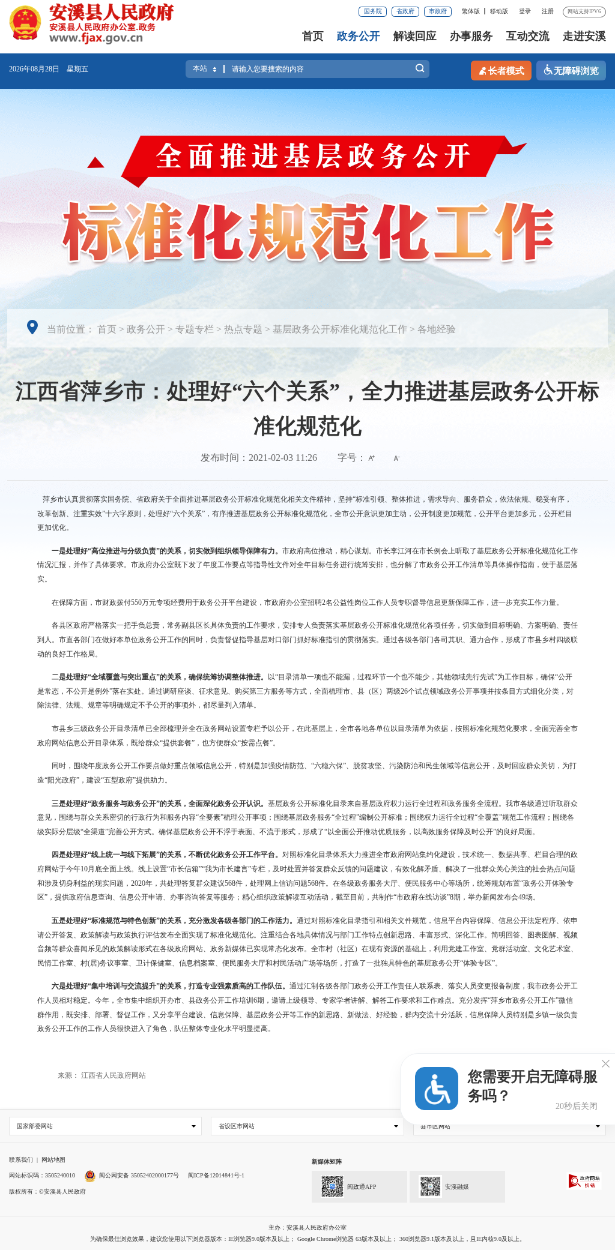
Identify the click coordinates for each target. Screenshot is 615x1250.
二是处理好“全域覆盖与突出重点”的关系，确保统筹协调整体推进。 (160, 677)
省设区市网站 (237, 1126)
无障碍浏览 (576, 71)
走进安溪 (584, 36)
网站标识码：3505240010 (42, 1175)
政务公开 (358, 36)
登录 (525, 11)
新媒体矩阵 (327, 1161)
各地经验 (436, 329)
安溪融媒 (457, 1186)
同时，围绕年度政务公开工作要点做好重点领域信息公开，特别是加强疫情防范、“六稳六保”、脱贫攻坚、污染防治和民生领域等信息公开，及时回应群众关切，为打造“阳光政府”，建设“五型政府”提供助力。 (307, 773)
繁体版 (471, 11)
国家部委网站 (35, 1126)
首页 (313, 36)
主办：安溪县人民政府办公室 (307, 1227)
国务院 (373, 11)
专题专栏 (194, 329)
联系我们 (21, 1159)
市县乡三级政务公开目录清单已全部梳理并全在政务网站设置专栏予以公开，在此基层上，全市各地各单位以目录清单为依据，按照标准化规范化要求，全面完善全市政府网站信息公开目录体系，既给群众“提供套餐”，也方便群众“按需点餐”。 (307, 735)
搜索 (419, 70)
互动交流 (528, 36)
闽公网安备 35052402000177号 (139, 1175)
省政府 (405, 11)
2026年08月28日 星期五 (48, 69)
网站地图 (53, 1159)
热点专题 (243, 329)
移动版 (499, 11)
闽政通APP (362, 1186)
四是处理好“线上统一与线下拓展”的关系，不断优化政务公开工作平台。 (167, 854)
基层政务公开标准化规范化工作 (340, 329)
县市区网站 (435, 1126)
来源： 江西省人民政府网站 (102, 1075)
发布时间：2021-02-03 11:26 (259, 457)
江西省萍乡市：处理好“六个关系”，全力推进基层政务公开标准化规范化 (307, 408)
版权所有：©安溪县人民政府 (47, 1191)
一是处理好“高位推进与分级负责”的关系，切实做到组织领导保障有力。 (167, 551)
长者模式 (506, 71)
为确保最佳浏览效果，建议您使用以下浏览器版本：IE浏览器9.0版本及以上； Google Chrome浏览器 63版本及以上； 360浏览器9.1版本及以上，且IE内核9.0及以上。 (308, 1239)
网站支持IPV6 (584, 11)
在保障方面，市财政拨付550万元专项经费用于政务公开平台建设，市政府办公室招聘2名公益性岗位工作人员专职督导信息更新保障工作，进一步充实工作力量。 (307, 602)
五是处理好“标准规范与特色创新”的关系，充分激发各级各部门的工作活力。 (174, 920)
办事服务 (471, 36)
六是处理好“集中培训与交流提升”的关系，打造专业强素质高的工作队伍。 (170, 986)
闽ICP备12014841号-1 (216, 1175)
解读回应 (415, 36)
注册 (548, 11)
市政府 (438, 11)
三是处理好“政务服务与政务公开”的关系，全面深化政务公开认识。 (160, 803)
